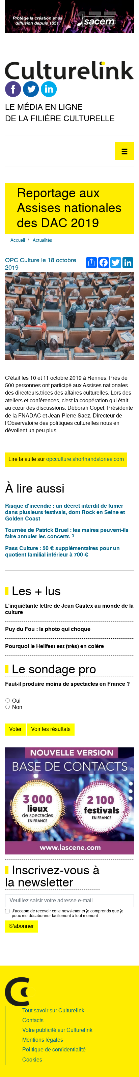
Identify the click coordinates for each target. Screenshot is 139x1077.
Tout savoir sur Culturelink (53, 1011)
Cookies (32, 1060)
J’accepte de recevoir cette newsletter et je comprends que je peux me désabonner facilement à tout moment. (67, 913)
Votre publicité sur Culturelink (57, 1030)
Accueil (17, 240)
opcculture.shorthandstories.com (85, 459)
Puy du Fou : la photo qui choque (47, 629)
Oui (16, 701)
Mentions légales (42, 1040)
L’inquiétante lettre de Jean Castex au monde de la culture (69, 609)
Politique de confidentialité (54, 1050)
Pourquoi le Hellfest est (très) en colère (54, 646)
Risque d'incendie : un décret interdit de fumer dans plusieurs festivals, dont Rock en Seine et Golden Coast (65, 513)
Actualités (42, 240)
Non (17, 707)
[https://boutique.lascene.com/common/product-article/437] (69, 801)
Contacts (33, 1020)
